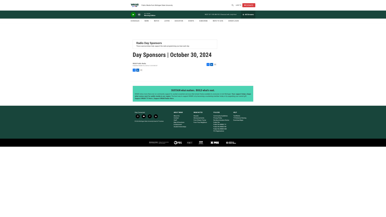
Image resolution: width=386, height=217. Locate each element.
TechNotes (236, 116)
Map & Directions (179, 122)
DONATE (249, 5)
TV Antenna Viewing (239, 118)
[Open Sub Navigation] (141, 21)
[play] (133, 14)
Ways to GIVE (218, 21)
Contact (176, 118)
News (147, 21)
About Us (177, 116)
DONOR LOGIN (233, 21)
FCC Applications (218, 131)
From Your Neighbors (200, 122)
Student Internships (180, 126)
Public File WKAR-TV (219, 124)
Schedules (135, 21)
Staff (175, 120)
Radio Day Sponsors (149, 43)
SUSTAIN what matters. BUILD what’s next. (193, 90)
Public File (216, 122)
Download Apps (238, 120)
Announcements (199, 118)
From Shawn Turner (200, 120)
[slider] (142, 14)
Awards (196, 116)
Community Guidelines (220, 116)
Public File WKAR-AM (220, 129)
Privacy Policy (217, 118)
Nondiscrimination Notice (221, 120)
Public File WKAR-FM (219, 126)
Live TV (238, 5)
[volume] (139, 14)
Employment (178, 124)
